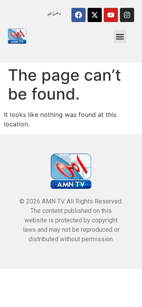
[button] (120, 36)
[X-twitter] (95, 15)
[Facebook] (78, 15)
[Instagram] (127, 15)
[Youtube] (111, 15)
